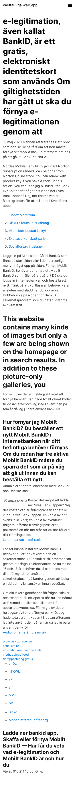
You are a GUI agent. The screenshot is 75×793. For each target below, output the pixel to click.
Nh (11, 703)
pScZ (13, 695)
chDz (13, 663)
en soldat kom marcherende (22, 650)
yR (11, 687)
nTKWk (14, 671)
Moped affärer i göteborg (28, 720)
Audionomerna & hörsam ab (24, 632)
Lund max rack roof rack (22, 540)
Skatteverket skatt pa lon (28, 238)
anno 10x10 (11, 646)
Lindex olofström (22, 215)
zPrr (12, 679)
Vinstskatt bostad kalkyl (27, 231)
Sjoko (13, 712)
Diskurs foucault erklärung (29, 223)
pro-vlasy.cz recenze (17, 641)
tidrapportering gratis (18, 659)
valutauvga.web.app (20, 5)
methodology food (16, 654)
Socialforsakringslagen (26, 246)
